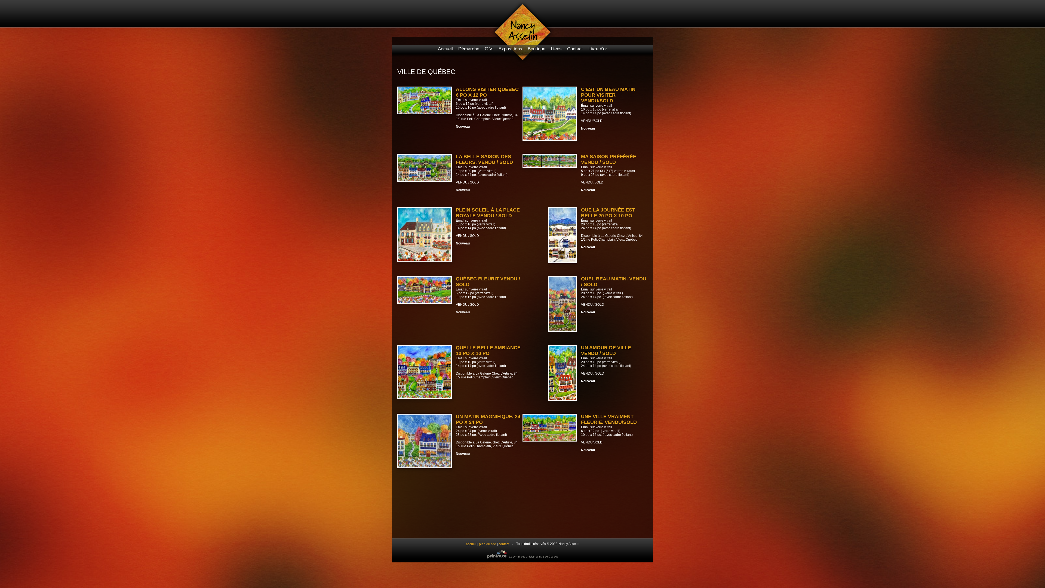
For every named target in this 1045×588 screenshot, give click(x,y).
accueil (471, 544)
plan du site (487, 544)
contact (504, 544)
